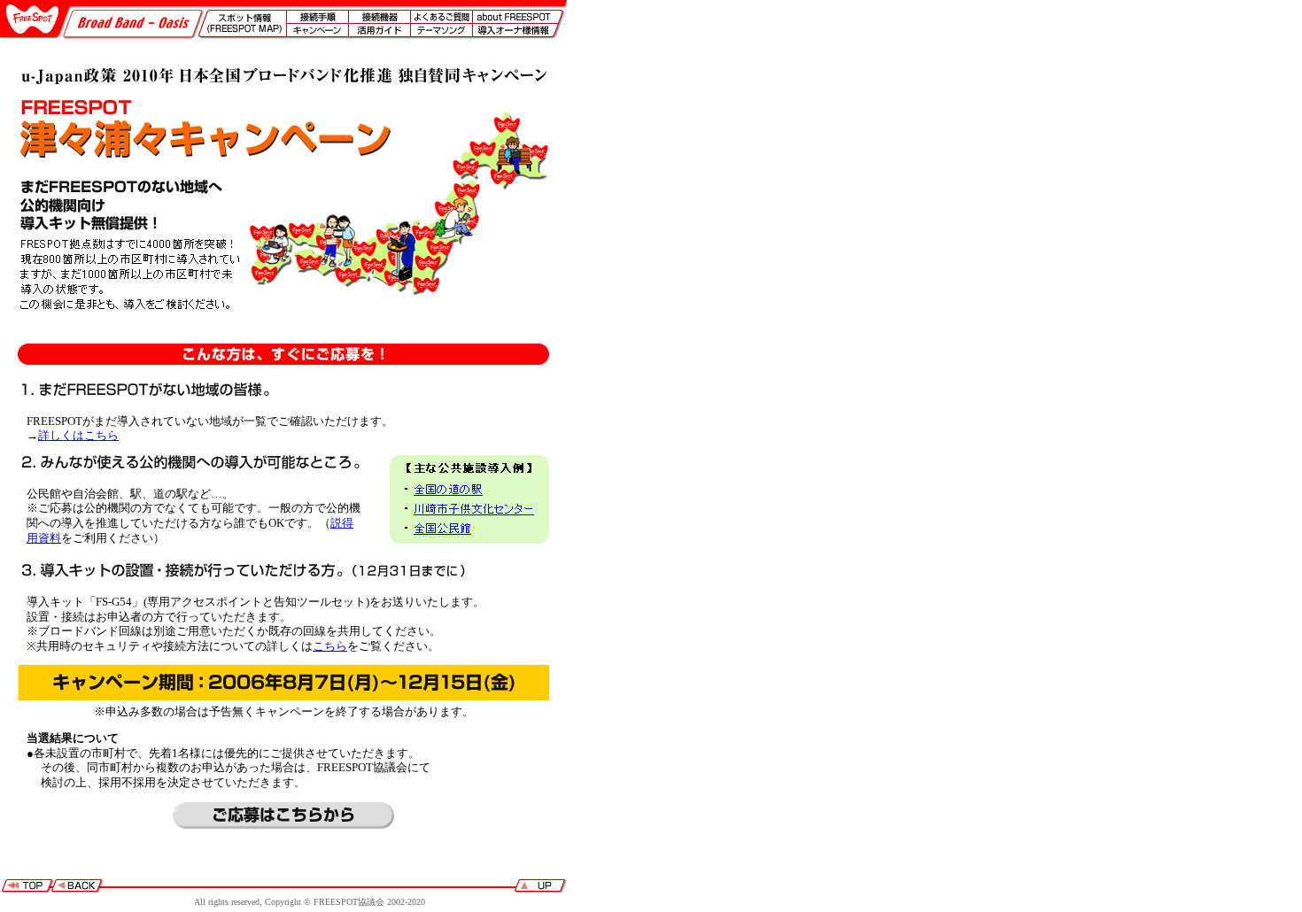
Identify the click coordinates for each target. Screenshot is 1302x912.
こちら (330, 646)
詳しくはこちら (78, 435)
